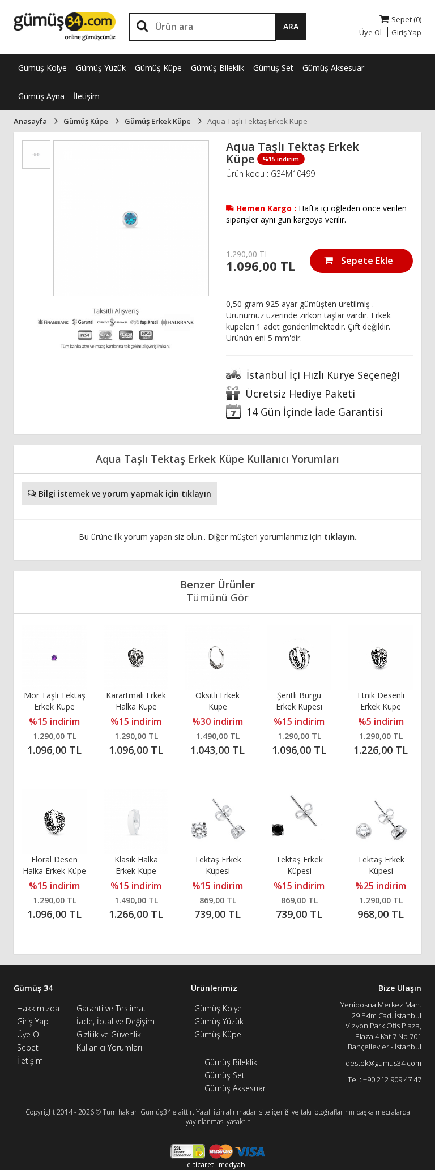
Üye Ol (29, 1034)
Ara (290, 26)
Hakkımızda (38, 1008)
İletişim (87, 96)
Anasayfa (30, 121)
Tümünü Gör (217, 597)
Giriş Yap (33, 1021)
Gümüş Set (273, 67)
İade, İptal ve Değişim (115, 1021)
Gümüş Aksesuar (333, 67)
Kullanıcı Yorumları (109, 1047)
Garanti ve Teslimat (111, 1008)
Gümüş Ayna (41, 96)
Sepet (28, 1047)
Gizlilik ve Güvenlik (108, 1034)
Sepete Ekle (366, 260)
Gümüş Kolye (42, 67)
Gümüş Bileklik (217, 67)
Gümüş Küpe (158, 67)
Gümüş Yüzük (101, 67)
